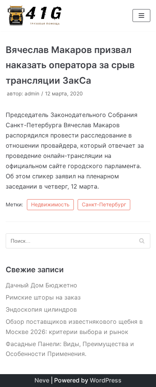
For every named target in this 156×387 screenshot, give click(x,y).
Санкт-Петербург (104, 204)
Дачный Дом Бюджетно (41, 285)
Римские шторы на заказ (43, 297)
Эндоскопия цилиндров (41, 309)
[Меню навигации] (141, 15)
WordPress (106, 380)
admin (32, 94)
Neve (41, 380)
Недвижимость (50, 204)
